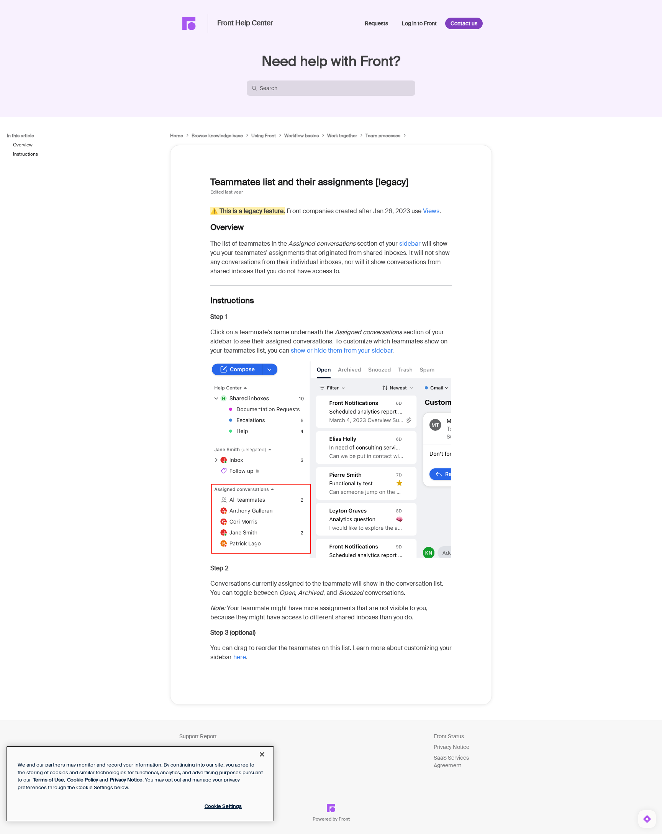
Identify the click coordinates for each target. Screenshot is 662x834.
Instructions (25, 154)
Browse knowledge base (217, 136)
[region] (140, 784)
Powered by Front (331, 819)
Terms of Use (48, 780)
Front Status (449, 736)
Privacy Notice (451, 747)
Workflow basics (301, 136)
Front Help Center (245, 23)
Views (431, 211)
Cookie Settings (223, 806)
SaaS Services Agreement (451, 761)
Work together (342, 136)
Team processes (382, 136)
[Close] (262, 754)
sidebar (410, 244)
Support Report (198, 736)
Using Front (263, 136)
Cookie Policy (82, 780)
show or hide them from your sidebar (341, 350)
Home (176, 136)
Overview (23, 145)
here (239, 657)
